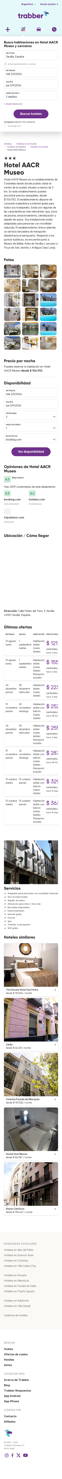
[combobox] (31, 55)
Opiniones (9, 521)
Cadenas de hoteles (16, 1315)
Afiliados (10, 1421)
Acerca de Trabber (16, 1380)
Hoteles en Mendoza (16, 1280)
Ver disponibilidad (31, 451)
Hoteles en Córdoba (16, 1260)
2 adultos (11, 96)
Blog (7, 1385)
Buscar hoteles (31, 114)
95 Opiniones (35, 503)
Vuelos (8, 1349)
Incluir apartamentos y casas (22, 64)
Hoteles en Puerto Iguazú (19, 1291)
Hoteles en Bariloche (16, 1300)
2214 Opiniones (11, 503)
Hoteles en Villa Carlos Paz (20, 1266)
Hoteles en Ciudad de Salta (20, 1286)
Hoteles (9, 1359)
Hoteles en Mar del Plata (18, 1250)
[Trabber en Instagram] (6, 1457)
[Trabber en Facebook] (12, 1457)
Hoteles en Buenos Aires (19, 1255)
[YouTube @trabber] (25, 1457)
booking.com (14, 126)
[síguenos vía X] (18, 1457)
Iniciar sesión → (49, 4)
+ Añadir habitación (13, 104)
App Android (12, 1396)
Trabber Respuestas (17, 1390)
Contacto (10, 1416)
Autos (8, 1365)
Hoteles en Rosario (15, 1275)
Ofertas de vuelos (16, 1354)
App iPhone (11, 1401)
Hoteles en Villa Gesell (17, 1306)
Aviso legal (9, 1448)
